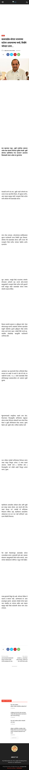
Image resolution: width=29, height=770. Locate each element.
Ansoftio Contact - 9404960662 (14, 768)
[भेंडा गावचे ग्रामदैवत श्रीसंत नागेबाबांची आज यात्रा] (5, 722)
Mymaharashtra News (10, 50)
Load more (14, 737)
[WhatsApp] (18, 54)
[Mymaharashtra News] (3, 50)
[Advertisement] (14, 20)
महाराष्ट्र (3, 35)
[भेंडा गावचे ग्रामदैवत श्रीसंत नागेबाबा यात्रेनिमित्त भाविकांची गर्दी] (5, 706)
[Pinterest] (15, 54)
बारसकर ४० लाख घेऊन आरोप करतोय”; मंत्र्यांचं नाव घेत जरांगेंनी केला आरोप (21, 659)
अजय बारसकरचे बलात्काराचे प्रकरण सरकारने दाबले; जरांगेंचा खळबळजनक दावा (7, 659)
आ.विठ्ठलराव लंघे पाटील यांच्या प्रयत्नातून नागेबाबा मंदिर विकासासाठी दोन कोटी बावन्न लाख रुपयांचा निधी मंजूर (18, 714)
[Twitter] (11, 54)
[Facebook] (8, 54)
